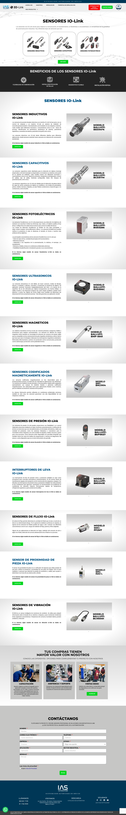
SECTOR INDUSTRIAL (71, 748)
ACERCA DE (29, 5)
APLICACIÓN (24, 748)
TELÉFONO (67, 735)
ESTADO (66, 741)
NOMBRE (23, 728)
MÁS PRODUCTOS (31, 9)
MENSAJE (23, 754)
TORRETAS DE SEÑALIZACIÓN (66, 5)
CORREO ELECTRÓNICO (28, 735)
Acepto (29, 768)
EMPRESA (23, 741)
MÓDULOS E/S (50, 5)
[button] (15, 44)
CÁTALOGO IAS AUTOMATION (76, 800)
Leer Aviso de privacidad (28, 766)
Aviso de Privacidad (31, 768)
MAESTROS (39, 5)
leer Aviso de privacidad (102, 802)
